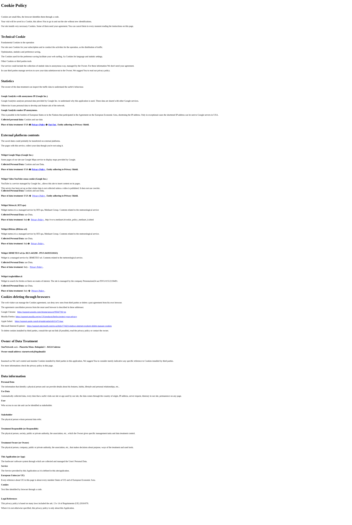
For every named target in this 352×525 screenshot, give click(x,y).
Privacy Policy (39, 124)
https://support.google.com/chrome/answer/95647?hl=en (41, 312)
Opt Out (52, 124)
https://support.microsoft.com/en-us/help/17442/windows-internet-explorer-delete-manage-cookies (69, 326)
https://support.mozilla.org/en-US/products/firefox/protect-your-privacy (46, 316)
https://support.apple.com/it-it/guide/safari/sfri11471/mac (39, 321)
